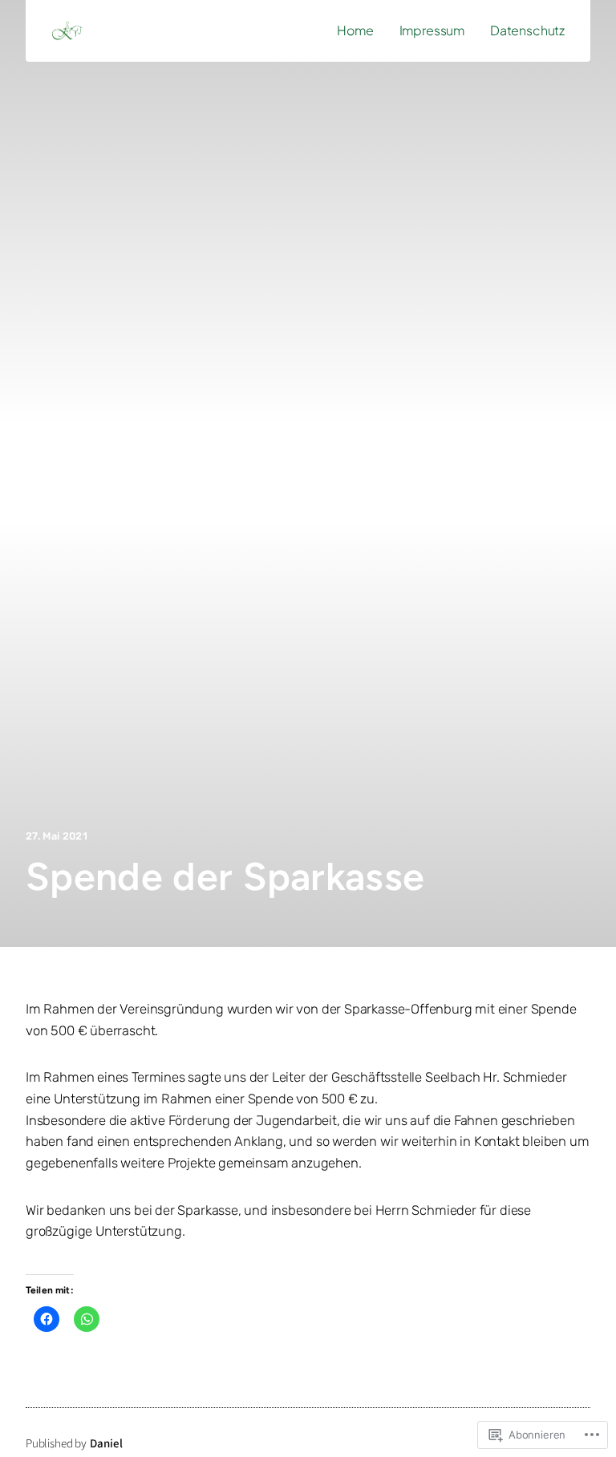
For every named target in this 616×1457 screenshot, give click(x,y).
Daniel (106, 1443)
